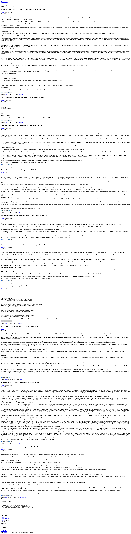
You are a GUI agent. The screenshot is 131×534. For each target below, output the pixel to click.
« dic (2, 524)
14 (1, 520)
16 (4, 520)
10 (5, 518)
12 (8, 518)
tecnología (24, 283)
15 (2, 520)
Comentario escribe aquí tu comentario (6, 108)
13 (9, 518)
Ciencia (2, 12)
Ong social (3, 247)
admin (6, 94)
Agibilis (4, 2)
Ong (20, 283)
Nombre (3, 110)
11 (6, 518)
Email (2, 113)
